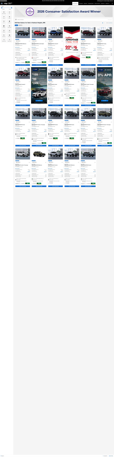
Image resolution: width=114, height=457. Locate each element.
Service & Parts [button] (97, 3)
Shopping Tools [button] (90, 3)
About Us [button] (102, 3)
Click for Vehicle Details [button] (23, 105)
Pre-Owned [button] (81, 3)
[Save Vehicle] (29, 41)
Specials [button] (85, 3)
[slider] (1, 7)
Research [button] (107, 3)
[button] (112, 3)
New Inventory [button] (75, 3)
